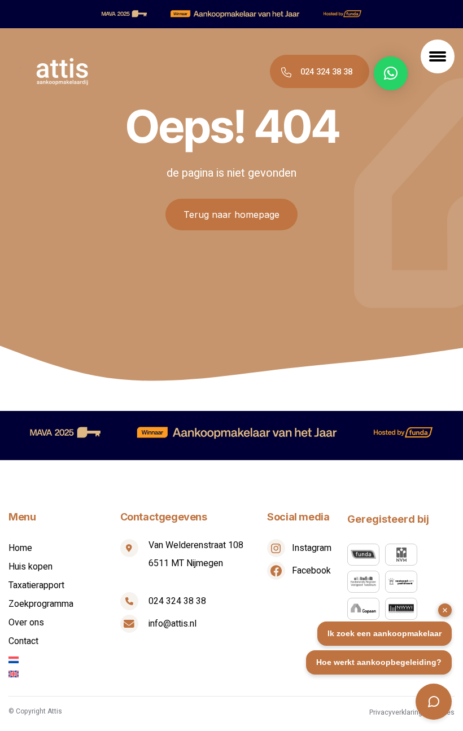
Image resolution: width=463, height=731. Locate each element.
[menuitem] (64, 659)
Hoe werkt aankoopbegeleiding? (379, 662)
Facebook (311, 570)
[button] (391, 73)
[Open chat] (434, 702)
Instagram (311, 548)
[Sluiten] (445, 610)
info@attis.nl (172, 624)
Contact (23, 641)
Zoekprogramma (40, 604)
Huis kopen (30, 567)
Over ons (26, 622)
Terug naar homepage (231, 214)
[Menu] (438, 56)
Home (20, 548)
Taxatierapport (36, 585)
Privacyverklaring (395, 712)
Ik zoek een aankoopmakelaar (384, 633)
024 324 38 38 (326, 71)
